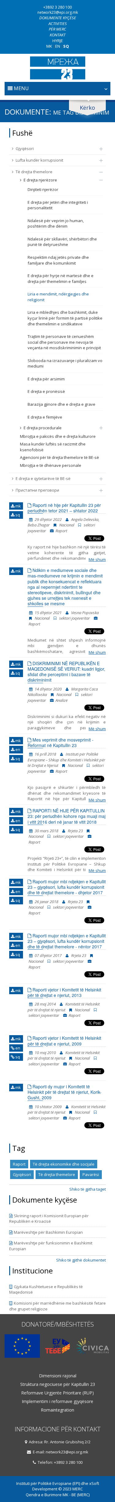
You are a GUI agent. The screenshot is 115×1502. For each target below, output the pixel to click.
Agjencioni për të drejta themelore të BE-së (59, 457)
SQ (66, 46)
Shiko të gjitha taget (87, 1189)
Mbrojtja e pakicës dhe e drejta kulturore (58, 436)
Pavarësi (90, 1174)
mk (17, 506)
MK (49, 46)
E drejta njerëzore (40, 180)
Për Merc (57, 29)
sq (17, 515)
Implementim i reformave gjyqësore (57, 1401)
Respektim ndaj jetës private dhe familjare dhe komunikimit (58, 260)
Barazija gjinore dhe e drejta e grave (61, 404)
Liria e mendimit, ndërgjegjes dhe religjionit (58, 296)
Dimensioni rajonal (57, 1376)
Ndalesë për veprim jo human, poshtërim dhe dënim (56, 223)
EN (57, 46)
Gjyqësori (25, 148)
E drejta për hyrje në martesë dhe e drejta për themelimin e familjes (61, 278)
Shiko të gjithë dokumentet (81, 1260)
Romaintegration (57, 1410)
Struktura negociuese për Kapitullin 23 (57, 1384)
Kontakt (57, 35)
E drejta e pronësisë (46, 391)
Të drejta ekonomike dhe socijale (63, 1164)
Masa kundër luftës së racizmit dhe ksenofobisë (53, 446)
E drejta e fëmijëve (45, 417)
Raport (19, 1164)
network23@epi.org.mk (57, 12)
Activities (57, 23)
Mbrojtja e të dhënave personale (50, 465)
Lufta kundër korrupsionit (39, 160)
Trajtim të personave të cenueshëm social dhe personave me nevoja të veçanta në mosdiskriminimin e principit (64, 342)
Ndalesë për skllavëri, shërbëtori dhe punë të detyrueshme (62, 241)
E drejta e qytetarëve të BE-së (43, 478)
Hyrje (57, 40)
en (17, 749)
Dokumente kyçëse (57, 17)
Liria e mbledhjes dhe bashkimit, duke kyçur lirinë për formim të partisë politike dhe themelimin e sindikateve (65, 318)
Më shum (97, 559)
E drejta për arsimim (46, 379)
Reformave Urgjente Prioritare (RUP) (57, 1393)
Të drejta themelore (34, 171)
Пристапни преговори (37, 490)
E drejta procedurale (43, 427)
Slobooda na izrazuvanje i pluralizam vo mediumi (65, 363)
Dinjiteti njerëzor (43, 189)
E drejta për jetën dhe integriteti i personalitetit (58, 205)
